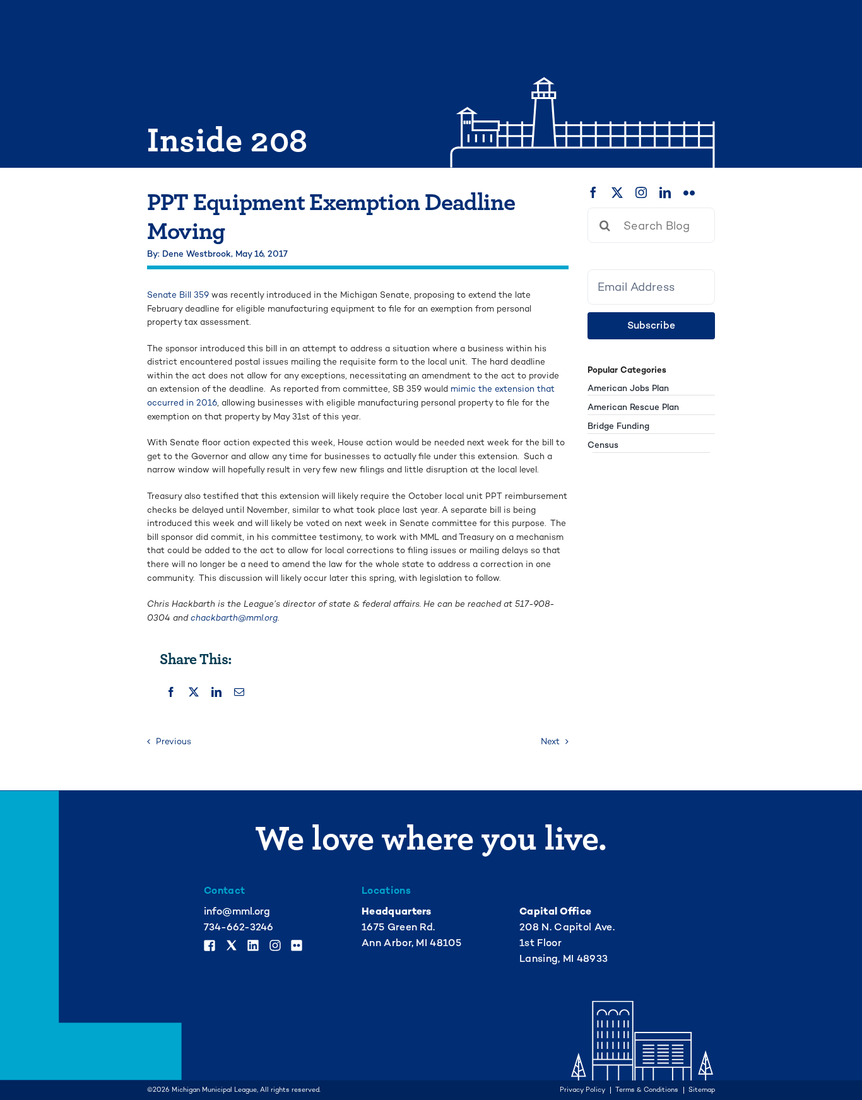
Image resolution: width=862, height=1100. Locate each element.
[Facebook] (171, 692)
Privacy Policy (582, 1090)
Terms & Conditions (646, 1090)
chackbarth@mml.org (234, 617)
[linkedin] (665, 192)
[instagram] (641, 192)
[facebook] (593, 192)
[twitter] (617, 192)
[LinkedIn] (216, 692)
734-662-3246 (238, 927)
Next (550, 741)
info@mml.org (237, 911)
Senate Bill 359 (179, 295)
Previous (173, 741)
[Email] (239, 692)
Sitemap (701, 1090)
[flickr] (689, 192)
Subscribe (651, 325)
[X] (193, 692)
